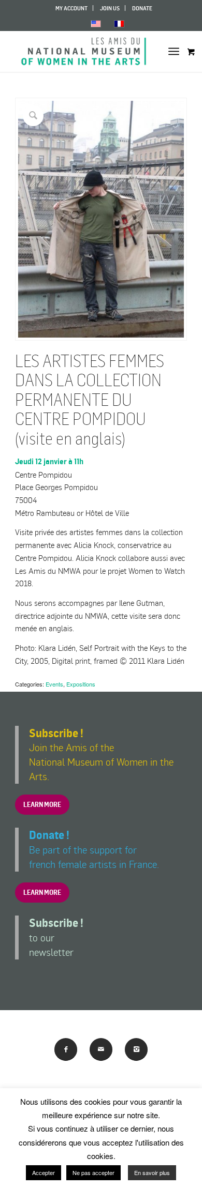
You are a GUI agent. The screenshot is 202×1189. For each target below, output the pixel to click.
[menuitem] (71, 8)
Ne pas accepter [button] (93, 1172)
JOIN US (110, 8)
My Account (71, 8)
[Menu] (173, 51)
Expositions (80, 684)
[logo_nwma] (83, 51)
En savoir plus (152, 1172)
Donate (142, 8)
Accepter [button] (43, 1172)
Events (54, 684)
